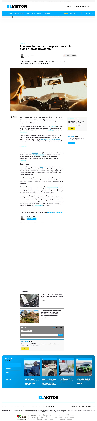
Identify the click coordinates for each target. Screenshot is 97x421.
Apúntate (25, 348)
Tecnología (38, 13)
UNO (42, 417)
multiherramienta (39, 155)
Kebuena (71, 417)
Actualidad (10, 13)
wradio (46, 417)
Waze (34, 0)
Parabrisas (39, 0)
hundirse (50, 130)
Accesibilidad (34, 406)
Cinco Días (51, 417)
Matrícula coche (45, 0)
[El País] (69, 6)
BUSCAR (71, 143)
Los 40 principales (39, 415)
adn (67, 415)
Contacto (39, 406)
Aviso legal (4, 406)
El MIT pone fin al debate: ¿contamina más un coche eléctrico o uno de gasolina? (66, 380)
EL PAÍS (7, 372)
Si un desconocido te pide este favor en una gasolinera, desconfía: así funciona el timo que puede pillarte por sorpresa (32, 381)
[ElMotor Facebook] (46, 406)
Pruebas (28, 13)
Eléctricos (16, 13)
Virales (33, 13)
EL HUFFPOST (8, 368)
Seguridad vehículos (45, 222)
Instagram (59, 212)
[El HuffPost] (83, 6)
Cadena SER (59, 415)
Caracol (72, 415)
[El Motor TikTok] (51, 406)
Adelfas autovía (52, 0)
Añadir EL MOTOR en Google (71, 55)
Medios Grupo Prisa (21, 419)
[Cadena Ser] (88, 6)
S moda (56, 419)
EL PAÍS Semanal (61, 417)
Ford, (41, 167)
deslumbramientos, (52, 187)
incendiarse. (23, 132)
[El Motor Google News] (53, 406)
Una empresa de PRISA (21, 416)
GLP (57, 0)
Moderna (39, 419)
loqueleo (63, 419)
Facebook (50, 212)
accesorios (35, 153)
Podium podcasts (45, 419)
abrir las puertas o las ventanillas (50, 139)
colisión (53, 126)
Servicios (66, 13)
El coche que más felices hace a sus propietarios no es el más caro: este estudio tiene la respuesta (84, 380)
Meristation (69, 419)
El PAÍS (33, 415)
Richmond (32, 419)
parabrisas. (23, 160)
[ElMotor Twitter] (48, 406)
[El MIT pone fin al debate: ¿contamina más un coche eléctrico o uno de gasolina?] (66, 375)
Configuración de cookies (19, 406)
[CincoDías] (76, 6)
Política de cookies (28, 406)
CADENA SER (8, 379)
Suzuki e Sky (10, 0)
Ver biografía (30, 218)
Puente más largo (69, 0)
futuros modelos (38, 205)
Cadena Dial (56, 417)
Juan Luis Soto (30, 55)
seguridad (39, 222)
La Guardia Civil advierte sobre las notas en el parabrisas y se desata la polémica (52, 296)
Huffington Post (35, 417)
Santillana (46, 415)
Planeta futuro (66, 417)
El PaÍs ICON (51, 419)
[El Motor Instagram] (49, 406)
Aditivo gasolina (62, 0)
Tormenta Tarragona (28, 0)
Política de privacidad (11, 406)
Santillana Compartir (53, 415)
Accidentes (29, 222)
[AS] (72, 6)
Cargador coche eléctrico (19, 0)
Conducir (22, 13)
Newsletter (47, 13)
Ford (51, 222)
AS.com (63, 415)
